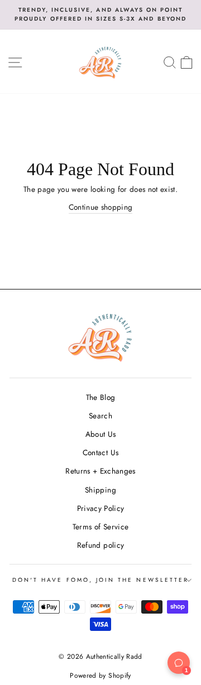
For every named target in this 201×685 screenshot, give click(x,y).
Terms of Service (100, 526)
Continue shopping (101, 207)
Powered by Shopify (100, 675)
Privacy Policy (101, 508)
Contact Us (100, 452)
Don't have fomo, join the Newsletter (100, 580)
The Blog (101, 397)
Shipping (100, 489)
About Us (100, 434)
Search (100, 415)
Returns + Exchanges (100, 470)
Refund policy (100, 545)
